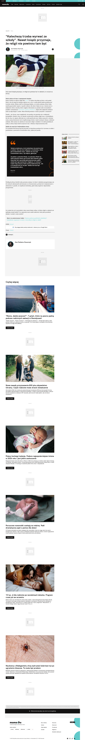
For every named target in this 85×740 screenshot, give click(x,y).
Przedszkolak (28, 4)
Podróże (53, 4)
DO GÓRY (72, 722)
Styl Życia (48, 4)
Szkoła (33, 4)
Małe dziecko (21, 4)
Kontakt (42, 729)
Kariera (42, 725)
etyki (26, 100)
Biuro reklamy (44, 722)
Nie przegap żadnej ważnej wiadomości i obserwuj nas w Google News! (31, 227)
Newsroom (54, 725)
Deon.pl (12, 224)
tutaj (20, 707)
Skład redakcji (44, 727)
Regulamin (54, 729)
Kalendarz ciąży (59, 4)
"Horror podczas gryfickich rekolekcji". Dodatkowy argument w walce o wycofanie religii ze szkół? (27, 219)
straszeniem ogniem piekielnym (26, 110)
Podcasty (43, 4)
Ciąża (12, 4)
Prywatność (54, 727)
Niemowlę (16, 4)
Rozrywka (54, 722)
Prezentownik (38, 4)
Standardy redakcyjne (56, 731)
